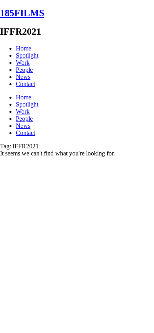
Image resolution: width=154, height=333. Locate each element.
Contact (25, 83)
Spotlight (27, 55)
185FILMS (22, 13)
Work (23, 62)
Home (23, 48)
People (24, 69)
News (23, 76)
